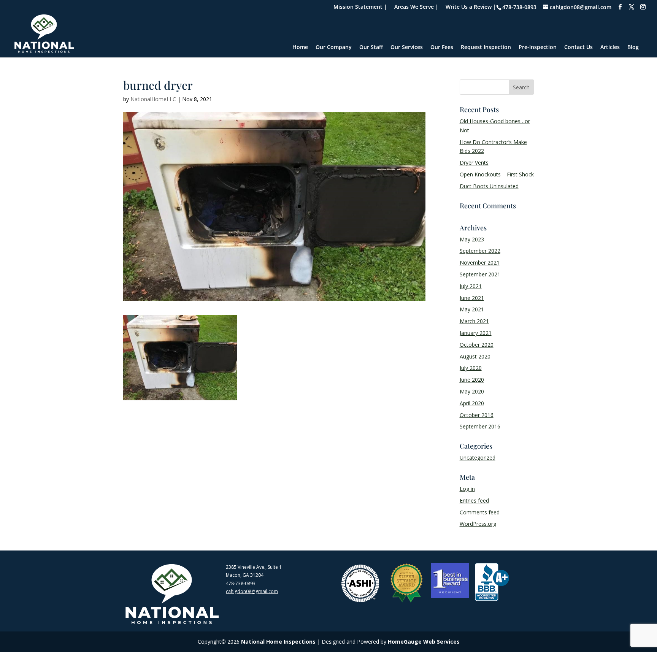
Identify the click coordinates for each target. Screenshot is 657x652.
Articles (610, 47)
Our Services (406, 47)
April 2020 (472, 403)
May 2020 (472, 391)
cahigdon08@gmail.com (252, 591)
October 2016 (477, 415)
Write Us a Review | (471, 7)
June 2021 (472, 297)
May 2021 (472, 309)
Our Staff (371, 47)
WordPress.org (478, 523)
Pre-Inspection (538, 47)
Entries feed (474, 500)
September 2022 (480, 250)
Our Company (334, 47)
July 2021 (471, 286)
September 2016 (480, 426)
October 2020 (477, 344)
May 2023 (472, 239)
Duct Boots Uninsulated (489, 186)
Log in (467, 488)
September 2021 (480, 274)
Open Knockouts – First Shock (497, 174)
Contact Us (578, 47)
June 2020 (472, 379)
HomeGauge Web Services (424, 641)
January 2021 (476, 332)
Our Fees (441, 47)
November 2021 (480, 262)
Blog (633, 47)
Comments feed (480, 512)
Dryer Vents (474, 162)
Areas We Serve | (416, 7)
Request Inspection (486, 47)
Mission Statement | (360, 7)
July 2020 (471, 367)
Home (300, 47)
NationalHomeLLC (153, 99)
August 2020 (475, 356)
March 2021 (474, 321)
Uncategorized (477, 457)
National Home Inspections (278, 641)
